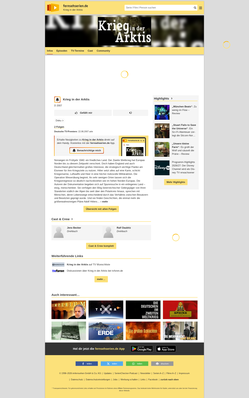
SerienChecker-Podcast (126, 373)
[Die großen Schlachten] (143, 331)
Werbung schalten (129, 379)
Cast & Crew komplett (101, 246)
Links (143, 379)
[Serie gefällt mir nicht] (130, 113)
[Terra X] (106, 309)
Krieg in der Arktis (73, 9)
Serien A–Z (158, 373)
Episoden (61, 50)
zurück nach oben (169, 379)
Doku (58, 120)
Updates (108, 373)
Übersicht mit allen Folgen (101, 209)
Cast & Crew (60, 219)
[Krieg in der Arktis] (133, 146)
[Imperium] (68, 309)
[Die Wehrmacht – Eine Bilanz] (180, 331)
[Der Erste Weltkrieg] (68, 331)
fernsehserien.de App (110, 348)
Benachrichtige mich (89, 150)
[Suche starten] (195, 8)
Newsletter (145, 373)
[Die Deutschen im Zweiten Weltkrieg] (143, 309)
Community (103, 50)
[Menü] (201, 8)
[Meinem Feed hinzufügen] (57, 99)
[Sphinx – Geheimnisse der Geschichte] (180, 309)
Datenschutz (77, 379)
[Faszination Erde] (106, 331)
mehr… (101, 279)
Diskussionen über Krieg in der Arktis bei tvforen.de (95, 270)
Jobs (115, 379)
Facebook (153, 379)
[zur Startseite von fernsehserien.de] (53, 7)
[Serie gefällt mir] (83, 113)
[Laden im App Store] (166, 348)
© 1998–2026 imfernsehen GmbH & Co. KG (80, 373)
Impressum (184, 373)
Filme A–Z (171, 373)
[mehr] (102, 201)
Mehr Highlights (176, 182)
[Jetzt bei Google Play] (142, 348)
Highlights (161, 98)
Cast (90, 50)
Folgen (59, 127)
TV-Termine (77, 50)
